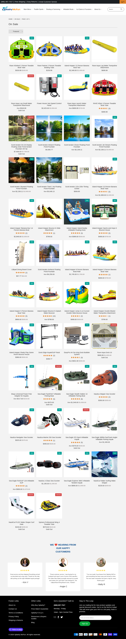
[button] (28, 9)
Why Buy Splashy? (38, 605)
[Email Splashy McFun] (55, 617)
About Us (12, 605)
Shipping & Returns (16, 620)
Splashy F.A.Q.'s (37, 613)
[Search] (121, 9)
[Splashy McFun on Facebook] (58, 617)
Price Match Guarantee (39, 609)
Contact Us (13, 609)
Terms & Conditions (16, 613)
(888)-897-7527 (7, 2)
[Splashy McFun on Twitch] (62, 617)
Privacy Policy (14, 616)
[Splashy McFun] (11, 9)
